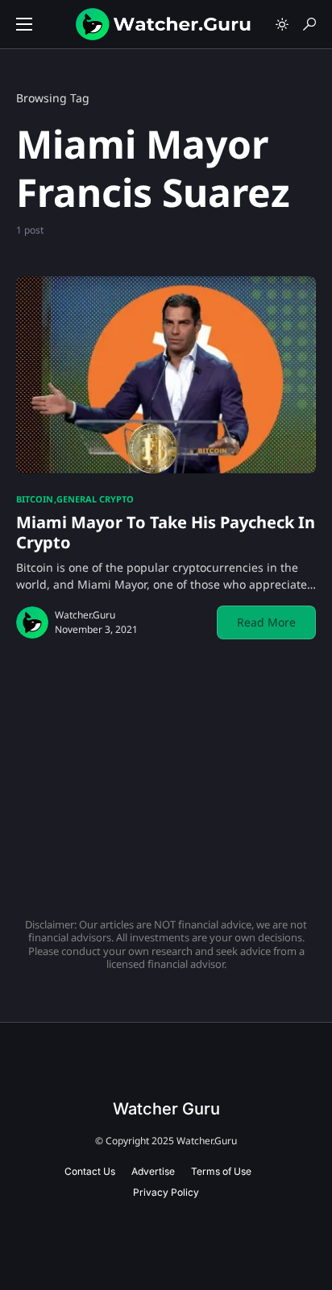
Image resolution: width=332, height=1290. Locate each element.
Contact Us (89, 1171)
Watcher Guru (166, 1108)
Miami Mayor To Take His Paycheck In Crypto (165, 532)
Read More (266, 622)
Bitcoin (34, 499)
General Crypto (95, 499)
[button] (24, 24)
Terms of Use (221, 1171)
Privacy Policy (166, 1192)
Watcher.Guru (85, 615)
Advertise (153, 1171)
